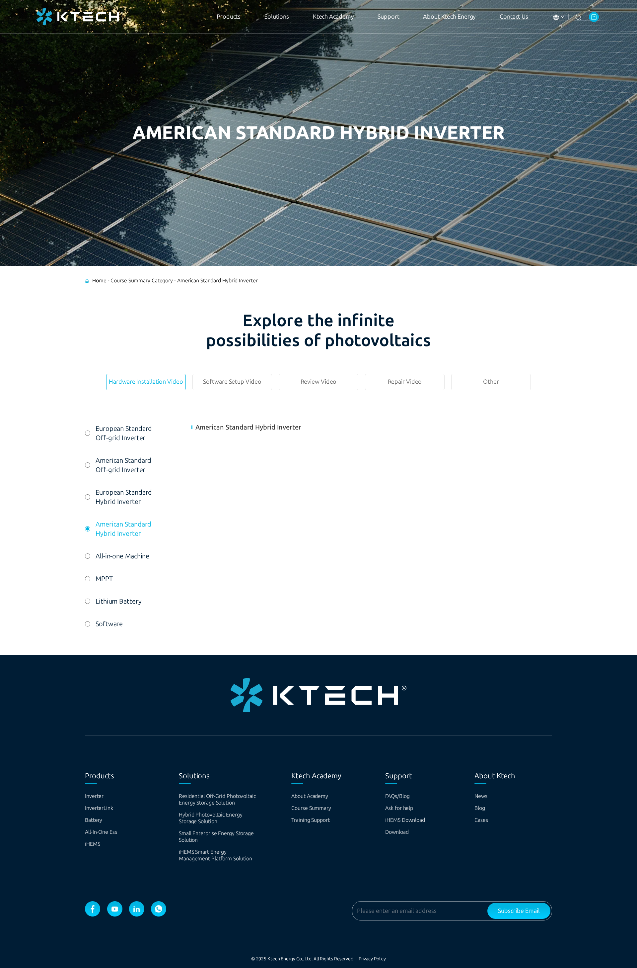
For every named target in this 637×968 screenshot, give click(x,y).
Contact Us (514, 16)
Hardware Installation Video (146, 381)
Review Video (319, 381)
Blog (479, 808)
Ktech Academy (333, 16)
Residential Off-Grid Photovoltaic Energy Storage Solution (217, 799)
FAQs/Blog (397, 796)
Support (388, 16)
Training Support (310, 820)
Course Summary (311, 808)
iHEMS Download (405, 820)
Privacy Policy (372, 959)
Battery (93, 820)
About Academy (309, 796)
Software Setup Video (232, 381)
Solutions (276, 16)
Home (99, 280)
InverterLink (99, 808)
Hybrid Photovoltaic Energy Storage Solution (210, 818)
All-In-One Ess (101, 832)
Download (396, 832)
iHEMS (92, 844)
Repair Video (405, 381)
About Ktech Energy (449, 16)
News (480, 796)
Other (491, 381)
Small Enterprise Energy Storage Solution (216, 836)
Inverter (94, 796)
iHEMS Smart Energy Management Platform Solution (215, 855)
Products (229, 16)
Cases (481, 820)
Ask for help (399, 808)
